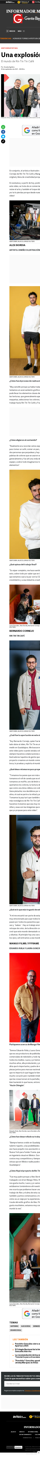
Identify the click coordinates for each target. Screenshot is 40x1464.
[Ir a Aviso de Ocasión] (19, 1415)
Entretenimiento (25, 1434)
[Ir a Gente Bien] (34, 1)
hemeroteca (27, 1437)
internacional (33, 1432)
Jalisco (13, 1432)
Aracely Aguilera (9, 67)
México (21, 1432)
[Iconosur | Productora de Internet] (10, 1446)
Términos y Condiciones (32, 1390)
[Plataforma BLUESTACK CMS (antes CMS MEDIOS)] (18, 1446)
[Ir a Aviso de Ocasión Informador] (10, 1)
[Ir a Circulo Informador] (22, 1)
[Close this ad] (38, 1452)
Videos (12, 31)
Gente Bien (5, 48)
